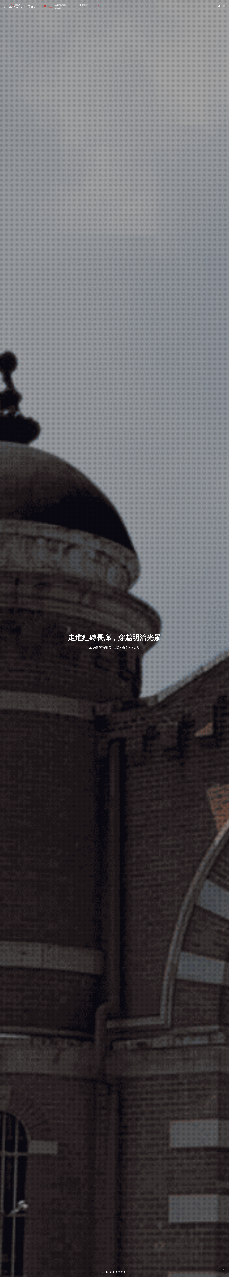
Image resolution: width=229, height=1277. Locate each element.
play (45, 5)
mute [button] (96, 6)
